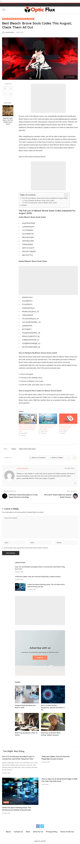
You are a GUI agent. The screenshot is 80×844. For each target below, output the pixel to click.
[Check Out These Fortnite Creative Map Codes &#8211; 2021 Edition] (48, 419)
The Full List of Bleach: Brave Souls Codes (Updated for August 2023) (44, 198)
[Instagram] (75, 483)
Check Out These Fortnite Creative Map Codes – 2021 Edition (47, 427)
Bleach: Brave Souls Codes (28, 448)
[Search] (76, 10)
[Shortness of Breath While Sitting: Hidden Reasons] (53, 722)
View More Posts (69, 468)
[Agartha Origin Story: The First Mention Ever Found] (7, 110)
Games (5, 18)
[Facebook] (4, 88)
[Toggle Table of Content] (65, 195)
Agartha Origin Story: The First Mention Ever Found (8, 121)
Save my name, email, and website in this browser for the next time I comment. (26, 548)
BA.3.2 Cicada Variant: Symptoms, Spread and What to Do (53, 707)
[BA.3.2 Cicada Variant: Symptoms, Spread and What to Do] (53, 694)
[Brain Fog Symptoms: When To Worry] (27, 722)
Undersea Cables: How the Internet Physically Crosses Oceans (38, 577)
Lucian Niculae (9, 32)
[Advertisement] (48, 98)
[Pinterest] (4, 94)
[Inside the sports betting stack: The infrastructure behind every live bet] (20, 587)
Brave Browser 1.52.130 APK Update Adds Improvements (67, 427)
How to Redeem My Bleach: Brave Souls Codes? (39, 200)
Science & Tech (20, 18)
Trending (30, 18)
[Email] (10, 94)
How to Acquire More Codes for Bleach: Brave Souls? (41, 203)
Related (24, 205)
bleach (14, 448)
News (11, 18)
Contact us (40, 657)
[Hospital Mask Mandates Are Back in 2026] (27, 694)
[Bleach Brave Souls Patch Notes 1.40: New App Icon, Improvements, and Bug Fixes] (28, 419)
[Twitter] (10, 88)
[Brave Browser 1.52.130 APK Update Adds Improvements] (68, 419)
